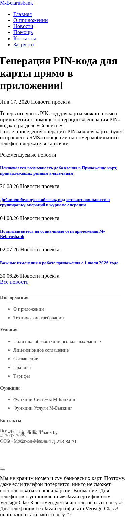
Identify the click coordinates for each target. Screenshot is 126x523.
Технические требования (38, 317)
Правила (22, 367)
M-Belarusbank (16, 3)
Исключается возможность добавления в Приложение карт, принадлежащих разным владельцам (58, 170)
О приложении (30, 20)
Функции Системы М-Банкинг (44, 399)
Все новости (14, 282)
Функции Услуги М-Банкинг (42, 408)
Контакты (24, 38)
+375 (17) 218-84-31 (56, 441)
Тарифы (21, 376)
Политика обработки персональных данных (57, 341)
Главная (22, 14)
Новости (23, 26)
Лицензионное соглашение (41, 350)
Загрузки (23, 44)
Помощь (23, 32)
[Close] (2, 469)
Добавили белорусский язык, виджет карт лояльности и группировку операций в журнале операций (55, 202)
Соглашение (25, 358)
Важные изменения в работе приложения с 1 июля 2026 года (59, 262)
